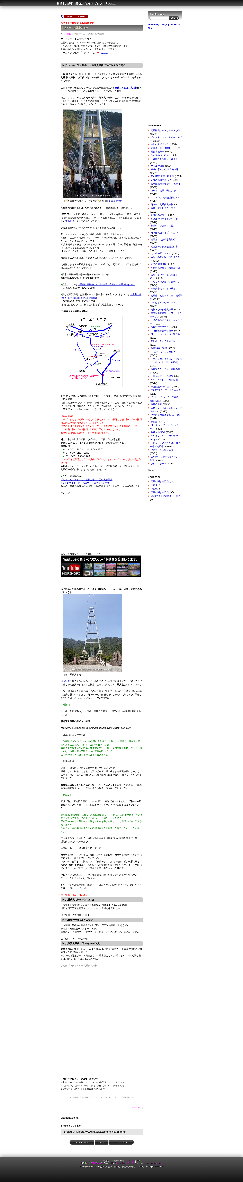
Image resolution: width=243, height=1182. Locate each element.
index (101, 1142)
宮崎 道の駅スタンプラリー (165, 208)
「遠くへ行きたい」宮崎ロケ (165, 281)
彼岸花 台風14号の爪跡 (163, 190)
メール (131, 1161)
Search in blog (156, 14)
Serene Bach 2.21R (124, 1163)
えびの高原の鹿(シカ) (161, 180)
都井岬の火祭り (158, 215)
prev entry (82, 1142)
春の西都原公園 (158, 264)
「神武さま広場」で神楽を (164, 159)
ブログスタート (158, 463)
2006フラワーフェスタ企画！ (166, 390)
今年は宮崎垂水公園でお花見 (165, 414)
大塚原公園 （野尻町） (162, 148)
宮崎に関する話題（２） (163, 481)
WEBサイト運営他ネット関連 (166, 496)
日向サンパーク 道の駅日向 (165, 334)
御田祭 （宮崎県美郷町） (164, 239)
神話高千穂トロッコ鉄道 (163, 288)
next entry (121, 1142)
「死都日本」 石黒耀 (162, 376)
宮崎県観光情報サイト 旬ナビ (166, 183)
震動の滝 (69, 221)
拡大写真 (65, 681)
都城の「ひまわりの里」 (163, 225)
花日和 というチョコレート (166, 341)
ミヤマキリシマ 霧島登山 (164, 379)
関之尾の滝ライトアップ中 (164, 219)
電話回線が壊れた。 (161, 386)
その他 (68, 34)
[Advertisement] (102, 525)
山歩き (154, 485)
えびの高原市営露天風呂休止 (165, 267)
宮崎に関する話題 (160, 492)
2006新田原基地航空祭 (162, 176)
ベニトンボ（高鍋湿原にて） (165, 197)
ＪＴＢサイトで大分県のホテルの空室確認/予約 (86, 483)
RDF (94, 1163)
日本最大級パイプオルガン (164, 232)
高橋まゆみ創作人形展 (162, 309)
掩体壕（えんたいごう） (163, 450)
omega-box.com (154, 1163)
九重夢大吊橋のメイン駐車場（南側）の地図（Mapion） (106, 284)
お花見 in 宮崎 (158, 432)
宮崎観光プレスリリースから (165, 130)
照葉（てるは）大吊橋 (126, 87)
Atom (98, 1163)
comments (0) (134, 1107)
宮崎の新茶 (156, 404)
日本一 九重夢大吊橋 (76, 27)
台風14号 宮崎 (159, 348)
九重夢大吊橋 (115, 201)
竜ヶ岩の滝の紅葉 (160, 155)
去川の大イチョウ (160, 144)
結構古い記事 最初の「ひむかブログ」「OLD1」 (87, 3)
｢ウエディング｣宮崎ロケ (163, 352)
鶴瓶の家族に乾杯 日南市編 (164, 169)
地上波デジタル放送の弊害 (164, 246)
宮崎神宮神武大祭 (160, 327)
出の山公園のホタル (161, 253)
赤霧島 (154, 422)
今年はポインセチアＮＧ (163, 302)
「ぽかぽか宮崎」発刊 (162, 330)
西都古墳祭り (157, 151)
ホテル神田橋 (157, 166)
